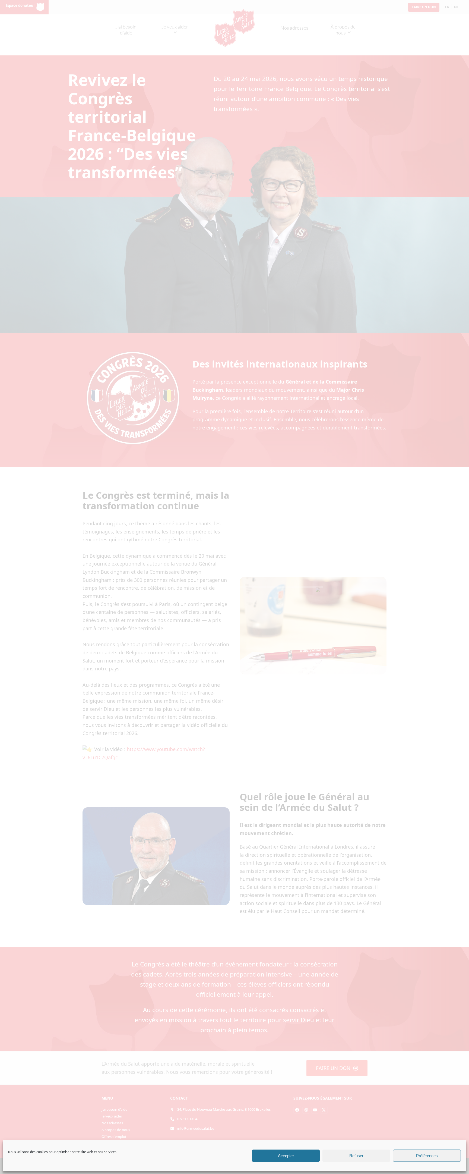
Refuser (356, 1155)
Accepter (286, 1155)
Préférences (427, 1155)
